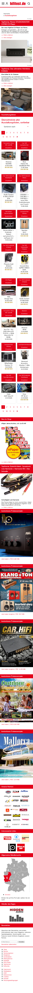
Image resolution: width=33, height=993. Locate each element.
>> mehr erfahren (7, 462)
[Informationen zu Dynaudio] (16, 796)
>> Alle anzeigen (6, 38)
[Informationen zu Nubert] (16, 815)
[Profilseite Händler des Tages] (16, 914)
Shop (5, 949)
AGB (5, 973)
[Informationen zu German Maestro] (24, 801)
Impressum (7, 969)
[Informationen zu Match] (14, 810)
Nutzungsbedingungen (11, 980)
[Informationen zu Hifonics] (25, 806)
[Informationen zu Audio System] (16, 792)
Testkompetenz (8, 953)
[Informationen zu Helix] (16, 806)
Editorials (7, 966)
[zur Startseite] (18, 3)
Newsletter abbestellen (8, 944)
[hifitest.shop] (21, 851)
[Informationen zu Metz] (23, 810)
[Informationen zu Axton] (24, 791)
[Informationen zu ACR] (8, 792)
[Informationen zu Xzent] (16, 825)
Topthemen (7, 964)
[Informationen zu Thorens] (25, 820)
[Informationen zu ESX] (7, 801)
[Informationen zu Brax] (7, 796)
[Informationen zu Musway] (7, 815)
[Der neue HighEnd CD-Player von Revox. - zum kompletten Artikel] (16, 51)
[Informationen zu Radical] (7, 820)
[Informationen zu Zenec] (25, 825)
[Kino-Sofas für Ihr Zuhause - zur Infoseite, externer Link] (16, 99)
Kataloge (6, 960)
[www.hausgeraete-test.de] (16, 841)
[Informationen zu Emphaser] (25, 796)
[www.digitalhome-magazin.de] (7, 841)
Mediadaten (7, 971)
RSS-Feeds (7, 962)
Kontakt (6, 978)
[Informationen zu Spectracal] (16, 820)
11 (10, 137)
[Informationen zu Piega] (25, 815)
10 (7, 137)
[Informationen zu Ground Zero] (7, 806)
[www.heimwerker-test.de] (25, 841)
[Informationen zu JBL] (7, 811)
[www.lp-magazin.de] (12, 851)
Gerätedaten (8, 957)
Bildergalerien (8, 959)
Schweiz (7, 895)
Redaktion (7, 955)
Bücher (6, 951)
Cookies (6, 977)
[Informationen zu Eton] (15, 801)
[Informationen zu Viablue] (7, 826)
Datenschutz (8, 975)
